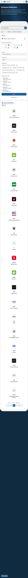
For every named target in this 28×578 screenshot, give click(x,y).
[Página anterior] (6, 405)
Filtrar (14, 94)
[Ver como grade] (3, 105)
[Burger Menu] (2, 1)
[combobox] (17, 403)
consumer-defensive (16, 31)
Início (2, 31)
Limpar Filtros (14, 97)
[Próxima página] (22, 405)
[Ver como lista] (5, 105)
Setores (9, 31)
